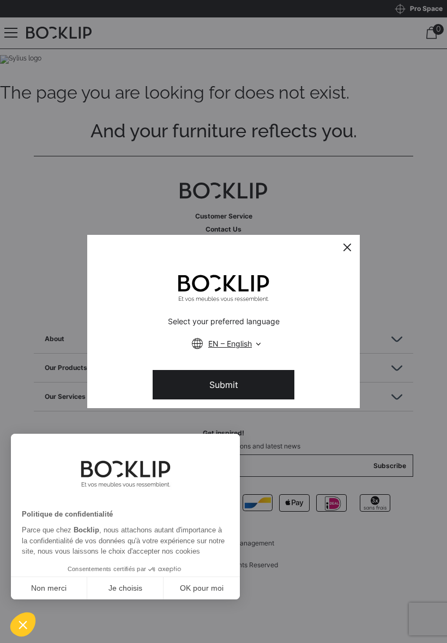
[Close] (347, 247)
